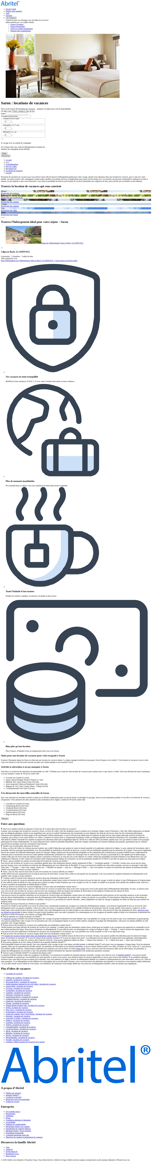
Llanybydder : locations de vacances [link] (19, 986)
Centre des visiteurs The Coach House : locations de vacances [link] (29, 1014)
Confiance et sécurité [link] (13, 1097)
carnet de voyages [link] (10, 919)
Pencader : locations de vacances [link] (18, 1016)
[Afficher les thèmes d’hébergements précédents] (2, 217)
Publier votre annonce (14, 11)
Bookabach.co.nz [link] (12, 1154)
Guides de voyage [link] (12, 1102)
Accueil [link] (9, 160)
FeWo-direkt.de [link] (11, 1152)
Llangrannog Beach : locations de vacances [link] (22, 997)
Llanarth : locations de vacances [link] (18, 980)
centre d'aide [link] (80, 949)
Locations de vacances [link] (14, 171)
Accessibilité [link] (10, 1122)
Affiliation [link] (9, 1116)
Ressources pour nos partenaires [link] (18, 1099)
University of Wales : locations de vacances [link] (22, 1018)
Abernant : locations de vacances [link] (18, 995)
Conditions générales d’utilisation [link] (18, 1120)
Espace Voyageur (17, 24)
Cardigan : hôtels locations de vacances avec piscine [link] (25, 1042)
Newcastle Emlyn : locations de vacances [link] (21, 982)
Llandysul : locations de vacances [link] (18, 1001)
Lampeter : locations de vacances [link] (18, 993)
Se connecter (11, 18)
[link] (30, 31)
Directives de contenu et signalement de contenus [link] (24, 1137)
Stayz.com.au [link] (11, 1156)
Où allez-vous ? (7, 111)
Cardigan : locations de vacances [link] (18, 1023)
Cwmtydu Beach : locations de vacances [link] (21, 1029)
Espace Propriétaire (17, 27)
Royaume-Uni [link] (11, 169)
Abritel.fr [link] (9, 1149)
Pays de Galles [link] (11, 166)
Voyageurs (5, 116)
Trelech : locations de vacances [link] (17, 1025)
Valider (4, 153)
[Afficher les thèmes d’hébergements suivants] (4, 217)
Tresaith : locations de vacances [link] (17, 1040)
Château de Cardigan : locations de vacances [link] (22, 978)
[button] (76, 968)
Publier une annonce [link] (13, 1093)
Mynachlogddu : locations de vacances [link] (20, 1038)
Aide (7, 13)
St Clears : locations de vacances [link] (18, 988)
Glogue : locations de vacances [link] (17, 1003)
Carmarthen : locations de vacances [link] (19, 991)
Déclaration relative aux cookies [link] (18, 1127)
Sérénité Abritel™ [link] (124, 955)
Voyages (9, 15)
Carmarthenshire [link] (12, 164)
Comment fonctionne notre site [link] (17, 1135)
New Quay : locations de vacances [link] (19, 1010)
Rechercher (6, 156)
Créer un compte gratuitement (21, 29)
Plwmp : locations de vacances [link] (17, 1035)
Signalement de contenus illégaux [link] (18, 1129)
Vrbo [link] (8, 1147)
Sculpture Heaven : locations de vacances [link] (21, 999)
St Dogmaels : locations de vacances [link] (19, 1012)
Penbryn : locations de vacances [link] (18, 1020)
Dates (3, 114)
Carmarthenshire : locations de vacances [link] (21, 1027)
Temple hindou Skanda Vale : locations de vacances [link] (25, 1006)
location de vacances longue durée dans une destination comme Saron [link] (31, 936)
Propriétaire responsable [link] (15, 1133)
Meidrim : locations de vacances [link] (18, 1033)
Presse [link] (8, 1118)
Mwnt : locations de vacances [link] (17, 1031)
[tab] (14, 974)
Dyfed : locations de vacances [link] (17, 1008)
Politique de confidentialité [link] (16, 1124)
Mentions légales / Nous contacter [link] (18, 1131)
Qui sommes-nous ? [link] (13, 1112)
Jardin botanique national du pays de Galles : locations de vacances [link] (31, 984)
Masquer (5, 819)
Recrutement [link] (10, 1114)
